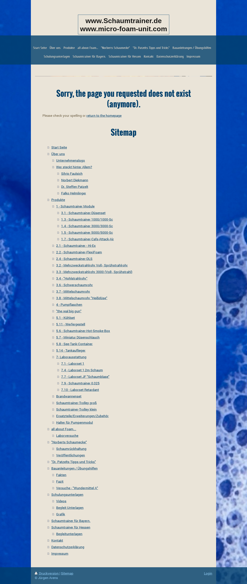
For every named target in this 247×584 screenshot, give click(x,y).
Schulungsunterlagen (67, 494)
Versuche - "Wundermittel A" (77, 488)
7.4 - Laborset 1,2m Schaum (82, 370)
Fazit (59, 481)
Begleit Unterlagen (70, 507)
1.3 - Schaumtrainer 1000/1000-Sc (87, 219)
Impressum (59, 553)
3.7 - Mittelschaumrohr (73, 291)
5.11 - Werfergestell (70, 324)
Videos (61, 501)
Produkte (58, 199)
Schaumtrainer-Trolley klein (76, 409)
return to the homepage (104, 115)
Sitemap (67, 573)
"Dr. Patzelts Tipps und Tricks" (73, 462)
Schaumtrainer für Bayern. (71, 520)
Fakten (61, 475)
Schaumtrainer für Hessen (70, 527)
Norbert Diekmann (74, 180)
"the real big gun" (68, 311)
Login (208, 573)
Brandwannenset (68, 396)
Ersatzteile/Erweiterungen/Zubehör (82, 416)
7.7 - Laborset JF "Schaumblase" (85, 376)
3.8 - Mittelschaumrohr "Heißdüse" (81, 298)
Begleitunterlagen (69, 534)
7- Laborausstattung (71, 357)
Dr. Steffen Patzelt (74, 186)
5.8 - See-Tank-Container (74, 344)
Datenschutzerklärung (67, 547)
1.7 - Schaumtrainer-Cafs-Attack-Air (87, 239)
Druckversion (48, 573)
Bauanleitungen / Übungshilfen (74, 468)
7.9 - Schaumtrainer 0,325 (80, 383)
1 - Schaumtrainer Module (75, 206)
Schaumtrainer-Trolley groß (76, 403)
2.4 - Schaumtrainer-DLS (74, 258)
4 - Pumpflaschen (69, 304)
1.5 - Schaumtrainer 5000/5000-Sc (87, 232)
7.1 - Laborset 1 (72, 363)
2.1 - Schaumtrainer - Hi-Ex (76, 245)
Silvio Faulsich (72, 173)
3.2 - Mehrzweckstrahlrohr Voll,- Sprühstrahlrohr (92, 265)
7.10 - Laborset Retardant (80, 389)
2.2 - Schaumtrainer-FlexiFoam (79, 252)
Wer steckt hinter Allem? (74, 167)
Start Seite (59, 147)
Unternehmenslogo (70, 160)
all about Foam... (63, 429)
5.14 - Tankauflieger (70, 350)
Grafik (60, 514)
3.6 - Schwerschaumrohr (74, 285)
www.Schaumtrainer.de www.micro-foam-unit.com (123, 25)
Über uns (58, 154)
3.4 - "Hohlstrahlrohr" (71, 278)
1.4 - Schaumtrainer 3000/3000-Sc (87, 226)
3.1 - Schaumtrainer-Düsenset (83, 213)
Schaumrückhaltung (71, 448)
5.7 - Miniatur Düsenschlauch (78, 337)
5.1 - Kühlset (65, 317)
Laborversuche (67, 435)
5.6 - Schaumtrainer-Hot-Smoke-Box (83, 331)
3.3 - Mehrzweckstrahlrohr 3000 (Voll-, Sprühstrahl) (94, 272)
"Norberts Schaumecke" (69, 442)
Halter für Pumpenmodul (74, 422)
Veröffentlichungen (70, 455)
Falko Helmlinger (73, 193)
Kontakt (57, 540)
